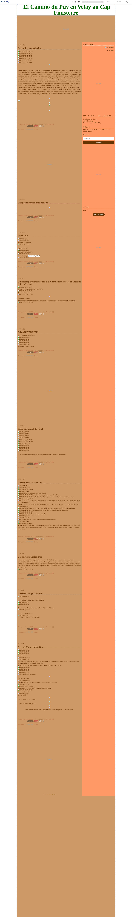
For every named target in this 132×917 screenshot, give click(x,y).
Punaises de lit (87, 131)
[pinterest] (78, 2)
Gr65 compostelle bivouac (102, 129)
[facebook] (72, 2)
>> (54, 794)
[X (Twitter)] (75, 2)
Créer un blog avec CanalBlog (92, 123)
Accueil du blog (88, 121)
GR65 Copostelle (88, 129)
